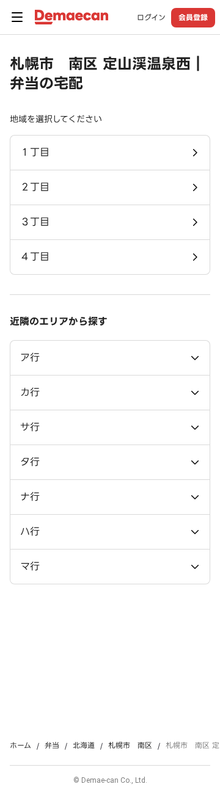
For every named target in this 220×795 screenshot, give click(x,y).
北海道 (84, 745)
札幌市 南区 (130, 745)
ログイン (151, 18)
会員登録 (193, 17)
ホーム (20, 745)
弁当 (52, 745)
